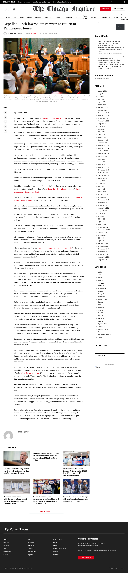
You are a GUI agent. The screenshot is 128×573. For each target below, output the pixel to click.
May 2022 (101, 219)
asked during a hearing (30, 373)
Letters (100, 302)
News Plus (101, 307)
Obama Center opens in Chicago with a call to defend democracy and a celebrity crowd (75, 499)
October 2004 (103, 227)
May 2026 (101, 99)
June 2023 (101, 183)
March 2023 (102, 192)
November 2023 (103, 170)
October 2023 (103, 172)
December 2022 (103, 200)
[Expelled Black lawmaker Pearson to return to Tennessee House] (47, 66)
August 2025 (102, 124)
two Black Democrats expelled (54, 118)
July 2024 (101, 159)
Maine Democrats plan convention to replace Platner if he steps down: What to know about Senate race (46, 500)
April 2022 (101, 222)
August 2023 (102, 178)
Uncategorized (103, 329)
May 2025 (101, 132)
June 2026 (102, 96)
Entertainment (105, 17)
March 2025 (102, 137)
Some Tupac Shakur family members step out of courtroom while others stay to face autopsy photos (111, 56)
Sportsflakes (102, 324)
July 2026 (101, 94)
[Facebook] (5, 112)
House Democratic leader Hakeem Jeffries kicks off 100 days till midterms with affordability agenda (75, 472)
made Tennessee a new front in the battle (55, 248)
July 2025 (101, 126)
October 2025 (103, 118)
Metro (100, 305)
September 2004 (104, 230)
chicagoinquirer (14, 33)
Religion (58, 17)
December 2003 (103, 249)
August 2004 (102, 232)
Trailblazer (68, 17)
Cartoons (101, 283)
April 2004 (101, 241)
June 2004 (102, 235)
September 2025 (104, 121)
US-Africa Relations (104, 335)
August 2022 (102, 211)
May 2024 (101, 164)
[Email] (5, 131)
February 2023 (103, 194)
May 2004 (101, 238)
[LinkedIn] (5, 122)
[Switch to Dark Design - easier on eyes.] (124, 2)
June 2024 (102, 162)
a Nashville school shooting (57, 189)
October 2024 (103, 151)
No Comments (44, 33)
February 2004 (103, 243)
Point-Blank (85, 17)
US (15, 17)
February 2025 (103, 140)
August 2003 (102, 260)
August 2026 (102, 91)
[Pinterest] (5, 126)
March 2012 (102, 224)
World (8, 17)
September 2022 (104, 208)
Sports (77, 17)
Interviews (48, 17)
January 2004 (103, 246)
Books (100, 277)
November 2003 (103, 251)
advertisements (86, 543)
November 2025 (103, 115)
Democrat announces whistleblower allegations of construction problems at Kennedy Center (15, 500)
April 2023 (101, 189)
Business (38, 17)
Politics (21, 17)
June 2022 (101, 216)
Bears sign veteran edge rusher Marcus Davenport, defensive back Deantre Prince (45, 2)
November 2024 (103, 148)
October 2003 (103, 254)
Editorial (101, 286)
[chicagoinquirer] (64, 9)
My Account (118, 9)
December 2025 (103, 113)
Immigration (102, 294)
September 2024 (104, 153)
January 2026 (103, 110)
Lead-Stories (102, 299)
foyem (29, 568)
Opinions (93, 17)
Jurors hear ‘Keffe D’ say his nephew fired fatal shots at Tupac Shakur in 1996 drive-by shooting (110, 43)
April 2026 (101, 102)
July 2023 (101, 181)
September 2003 (104, 257)
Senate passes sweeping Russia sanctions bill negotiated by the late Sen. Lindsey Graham (16, 471)
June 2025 (101, 129)
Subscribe (105, 9)
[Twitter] (5, 117)
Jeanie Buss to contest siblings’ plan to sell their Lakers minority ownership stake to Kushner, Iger (111, 66)
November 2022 (103, 202)
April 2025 (101, 134)
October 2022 (103, 205)
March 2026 (102, 105)
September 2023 (104, 175)
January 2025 (102, 143)
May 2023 (101, 186)
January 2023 (102, 197)
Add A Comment (46, 511)
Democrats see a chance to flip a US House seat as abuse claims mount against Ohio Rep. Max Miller (46, 457)
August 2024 (102, 156)
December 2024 (103, 145)
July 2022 (101, 213)
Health (116, 17)
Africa (29, 17)
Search (97, 23)
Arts (99, 275)
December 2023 (103, 167)
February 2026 (103, 107)
